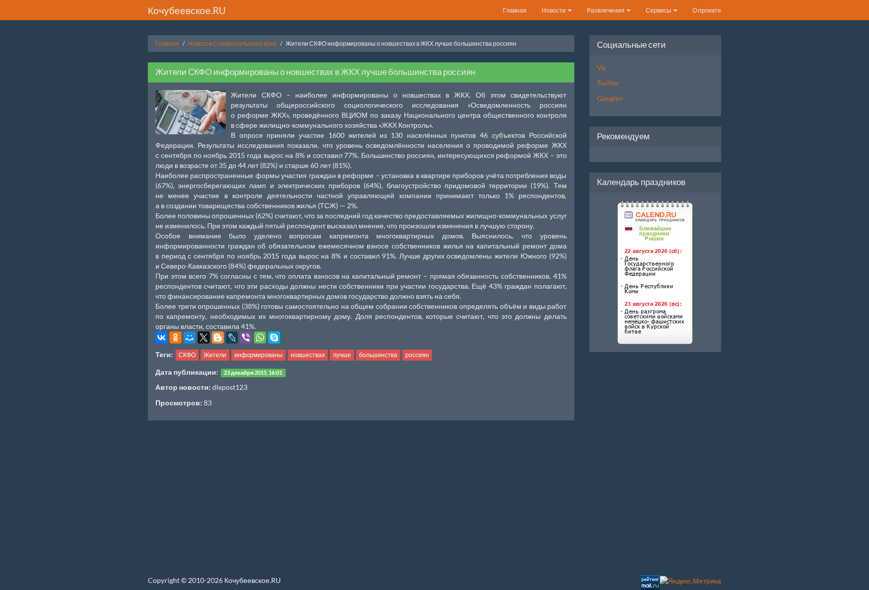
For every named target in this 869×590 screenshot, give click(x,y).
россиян (417, 355)
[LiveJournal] (232, 337)
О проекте (706, 10)
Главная (515, 10)
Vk (601, 67)
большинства (378, 355)
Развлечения (606, 10)
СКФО (187, 355)
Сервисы (659, 10)
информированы (258, 355)
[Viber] (246, 337)
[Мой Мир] (190, 337)
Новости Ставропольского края (232, 43)
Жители (215, 355)
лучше (342, 355)
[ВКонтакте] (161, 337)
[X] (204, 337)
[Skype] (274, 337)
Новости (554, 10)
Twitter (608, 82)
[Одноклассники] (175, 337)
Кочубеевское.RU (187, 10)
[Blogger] (218, 337)
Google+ (610, 98)
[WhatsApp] (260, 337)
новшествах (308, 355)
